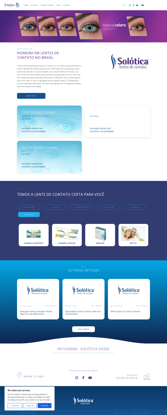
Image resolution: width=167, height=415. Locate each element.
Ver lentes (26, 118)
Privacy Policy (124, 413)
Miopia (55, 207)
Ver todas (29, 214)
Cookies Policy (134, 413)
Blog (59, 5)
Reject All (29, 405)
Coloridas (135, 207)
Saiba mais (31, 96)
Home (26, 5)
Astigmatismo (29, 207)
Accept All (44, 405)
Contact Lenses (46, 5)
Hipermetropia (82, 207)
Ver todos (83, 329)
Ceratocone (108, 207)
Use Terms (116, 413)
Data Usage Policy (145, 413)
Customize (15, 405)
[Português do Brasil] (142, 5)
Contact (66, 5)
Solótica (34, 5)
